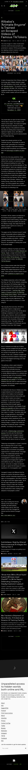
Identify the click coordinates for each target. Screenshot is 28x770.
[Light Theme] (4, 6)
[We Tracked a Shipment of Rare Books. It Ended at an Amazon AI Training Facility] (14, 605)
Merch (3, 715)
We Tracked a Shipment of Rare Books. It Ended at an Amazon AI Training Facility (12, 617)
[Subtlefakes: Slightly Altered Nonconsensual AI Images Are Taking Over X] (14, 531)
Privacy (3, 720)
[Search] (2, 6)
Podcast (3, 710)
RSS (2, 705)
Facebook (4, 738)
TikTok (3, 735)
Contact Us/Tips (5, 723)
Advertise (4, 718)
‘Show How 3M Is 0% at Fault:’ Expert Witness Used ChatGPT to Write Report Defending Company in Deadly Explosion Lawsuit (14, 579)
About (3, 703)
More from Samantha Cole (8, 515)
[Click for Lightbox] (14, 199)
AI (1, 17)
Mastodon (4, 730)
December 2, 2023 (14, 110)
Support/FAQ (4, 708)
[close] (26, 2)
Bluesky (3, 728)
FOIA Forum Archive (7, 713)
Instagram (4, 733)
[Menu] (26, 6)
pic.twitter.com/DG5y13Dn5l (14, 103)
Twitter (3, 725)
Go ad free (18, 10)
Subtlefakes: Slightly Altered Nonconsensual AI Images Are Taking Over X (14, 544)
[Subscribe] (25, 748)
